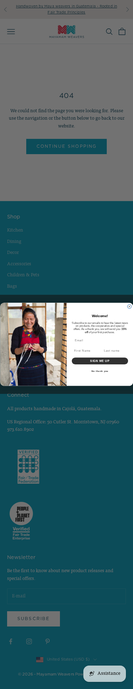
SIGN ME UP (100, 361)
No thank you (99, 371)
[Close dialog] (129, 307)
